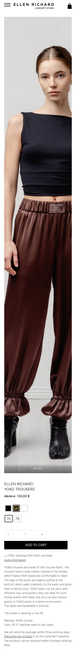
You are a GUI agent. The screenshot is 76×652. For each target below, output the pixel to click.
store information (15, 560)
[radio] (8, 508)
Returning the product (18, 636)
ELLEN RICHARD (18, 484)
